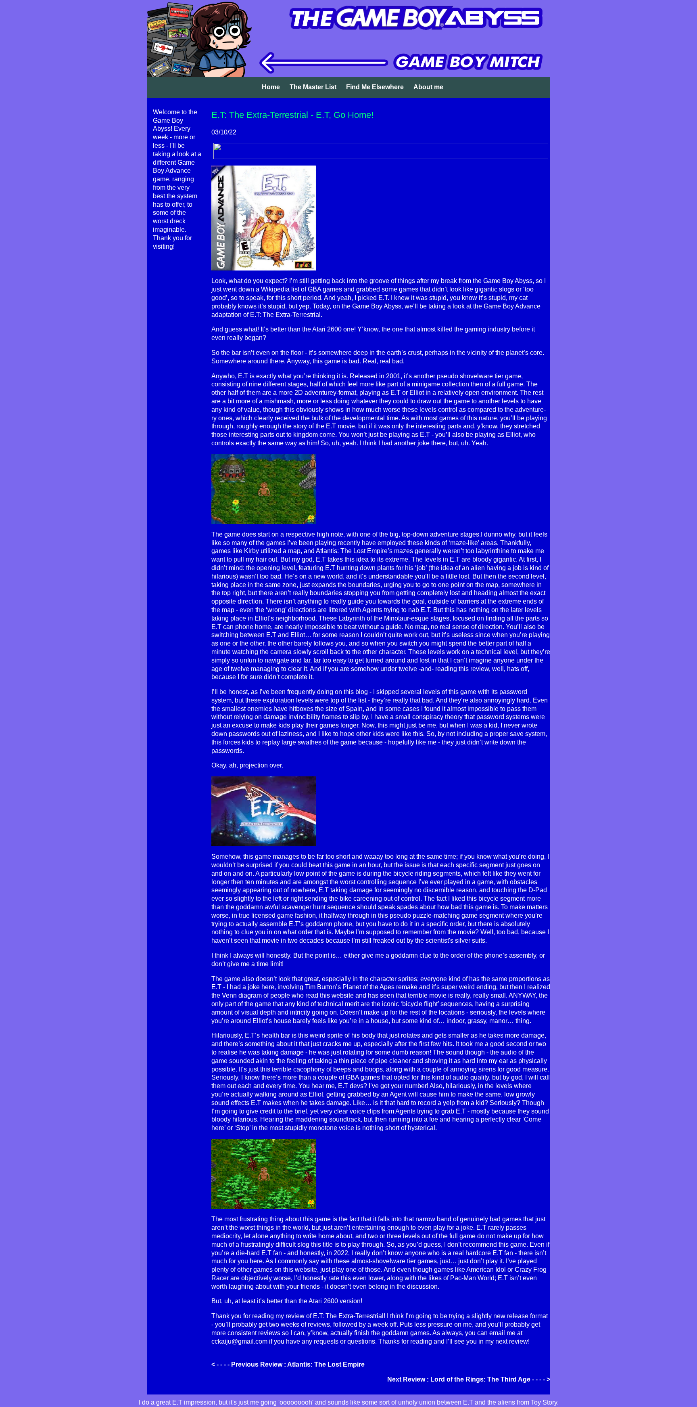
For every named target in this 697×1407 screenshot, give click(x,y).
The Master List (313, 87)
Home (271, 87)
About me (428, 87)
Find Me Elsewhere (375, 87)
